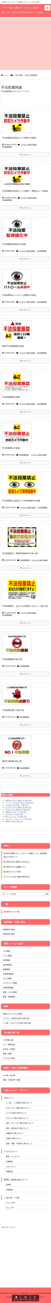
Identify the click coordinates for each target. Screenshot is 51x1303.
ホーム (5, 75)
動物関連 (6, 969)
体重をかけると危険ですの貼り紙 (18, 800)
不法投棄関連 (7, 147)
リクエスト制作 (9, 1058)
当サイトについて (9, 2)
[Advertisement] (25, 43)
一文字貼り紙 (8, 1040)
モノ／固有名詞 (9, 1044)
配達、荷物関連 (9, 997)
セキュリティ (11, 1167)
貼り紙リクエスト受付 (12, 872)
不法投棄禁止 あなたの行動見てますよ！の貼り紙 (25, 606)
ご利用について (22, 2)
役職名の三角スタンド (14, 1133)
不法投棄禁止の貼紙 (11, 448)
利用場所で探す (9, 929)
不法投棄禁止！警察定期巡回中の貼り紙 (20, 553)
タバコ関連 (7, 978)
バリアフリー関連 (10, 983)
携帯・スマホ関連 (10, 992)
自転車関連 (7, 965)
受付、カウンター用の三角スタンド (20, 1123)
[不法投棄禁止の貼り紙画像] (18, 434)
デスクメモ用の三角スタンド (17, 1118)
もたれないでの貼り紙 (14, 814)
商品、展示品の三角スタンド (17, 1128)
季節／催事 (7, 1054)
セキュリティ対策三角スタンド (18, 1108)
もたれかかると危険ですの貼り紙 (18, 807)
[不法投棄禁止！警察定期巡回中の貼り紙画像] (23, 539)
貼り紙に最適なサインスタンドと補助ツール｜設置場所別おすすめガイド (25, 855)
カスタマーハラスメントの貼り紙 (18, 819)
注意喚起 (9, 1161)
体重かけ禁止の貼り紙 (14, 821)
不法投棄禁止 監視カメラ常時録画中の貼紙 (21, 500)
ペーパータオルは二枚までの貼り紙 (19, 803)
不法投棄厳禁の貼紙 (11, 397)
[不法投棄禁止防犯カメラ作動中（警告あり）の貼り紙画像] (18, 177)
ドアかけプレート (10, 1151)
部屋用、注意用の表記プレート (16, 1180)
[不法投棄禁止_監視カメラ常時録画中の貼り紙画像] (23, 486)
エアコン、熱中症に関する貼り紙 (16, 1018)
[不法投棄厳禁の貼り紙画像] (18, 383)
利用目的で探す (9, 934)
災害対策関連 (8, 988)
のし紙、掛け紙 (9, 1075)
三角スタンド (9, 1098)
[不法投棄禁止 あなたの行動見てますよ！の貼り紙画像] (23, 591)
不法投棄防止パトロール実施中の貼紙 (19, 295)
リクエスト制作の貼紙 (28, 145)
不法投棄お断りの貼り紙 (13, 710)
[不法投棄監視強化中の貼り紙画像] (18, 230)
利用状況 (9, 1172)
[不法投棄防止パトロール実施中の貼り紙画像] (18, 281)
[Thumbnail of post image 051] (18, 747)
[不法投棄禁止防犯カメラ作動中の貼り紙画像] (18, 124)
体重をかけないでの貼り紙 (15, 812)
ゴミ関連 (6, 951)
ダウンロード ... (26, 155)
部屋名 (8, 1184)
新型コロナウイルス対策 (12, 1014)
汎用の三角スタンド (14, 1138)
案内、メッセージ (13, 1156)
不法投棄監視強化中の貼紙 (14, 244)
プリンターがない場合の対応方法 (17, 877)
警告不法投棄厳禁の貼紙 (13, 346)
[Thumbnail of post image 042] (18, 645)
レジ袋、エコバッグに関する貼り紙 (17, 1023)
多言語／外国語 (9, 1049)
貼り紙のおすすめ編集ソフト (15, 867)
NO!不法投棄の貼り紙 (12, 761)
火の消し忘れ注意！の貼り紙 (16, 805)
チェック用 (10, 1203)
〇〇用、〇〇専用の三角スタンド (19, 1103)
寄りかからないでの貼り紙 (15, 817)
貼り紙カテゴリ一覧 (11, 912)
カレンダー (10, 1208)
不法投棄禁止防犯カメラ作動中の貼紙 (19, 138)
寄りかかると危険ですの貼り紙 (17, 810)
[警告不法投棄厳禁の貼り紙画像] (18, 332)
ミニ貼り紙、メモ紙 (11, 1198)
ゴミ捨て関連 (18, 75)
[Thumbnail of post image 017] (18, 696)
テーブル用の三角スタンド (16, 1113)
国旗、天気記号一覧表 (11, 1080)
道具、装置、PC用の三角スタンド (19, 1143)
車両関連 (6, 960)
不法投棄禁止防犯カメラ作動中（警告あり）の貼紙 (25, 191)
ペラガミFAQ (34, 2)
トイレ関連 (7, 956)
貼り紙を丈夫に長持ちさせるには (17, 862)
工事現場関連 (8, 974)
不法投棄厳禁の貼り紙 (12, 659)
